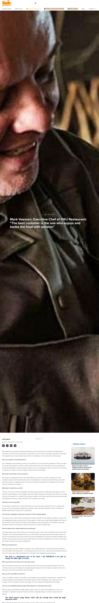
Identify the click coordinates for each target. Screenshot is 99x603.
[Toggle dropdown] (11, 8)
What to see (18, 8)
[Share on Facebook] (3, 445)
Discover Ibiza (7, 8)
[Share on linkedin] (11, 445)
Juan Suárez (6, 439)
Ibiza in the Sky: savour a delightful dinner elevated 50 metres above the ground (81, 467)
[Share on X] (7, 445)
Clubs (83, 8)
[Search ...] (35, 3)
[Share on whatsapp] (15, 445)
